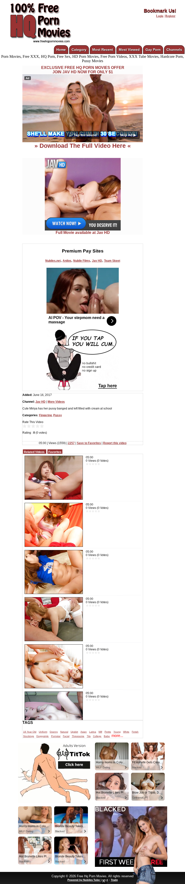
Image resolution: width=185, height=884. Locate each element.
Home (61, 50)
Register (170, 16)
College (97, 736)
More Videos (56, 401)
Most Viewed (129, 50)
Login (159, 16)
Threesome (78, 736)
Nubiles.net (53, 260)
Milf (100, 731)
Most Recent (102, 50)
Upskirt (74, 731)
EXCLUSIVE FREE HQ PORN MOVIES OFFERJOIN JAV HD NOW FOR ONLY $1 (82, 70)
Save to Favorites (89, 443)
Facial (66, 736)
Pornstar (55, 736)
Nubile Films (81, 260)
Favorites (54, 452)
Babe (107, 736)
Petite (108, 731)
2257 (71, 443)
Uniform (43, 731)
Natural (64, 731)
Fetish (135, 731)
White (126, 731)
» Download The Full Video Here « (82, 145)
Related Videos (34, 452)
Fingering (45, 415)
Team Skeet (112, 260)
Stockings (28, 736)
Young (117, 731)
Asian (83, 731)
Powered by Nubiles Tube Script (87, 879)
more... (117, 736)
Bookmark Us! (160, 10)
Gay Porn (153, 50)
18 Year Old (29, 731)
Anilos (67, 260)
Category (79, 50)
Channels (174, 50)
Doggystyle (42, 736)
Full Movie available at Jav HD (83, 232)
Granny (54, 731)
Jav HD (97, 260)
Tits (89, 736)
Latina (92, 731)
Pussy (57, 415)
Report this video (114, 443)
